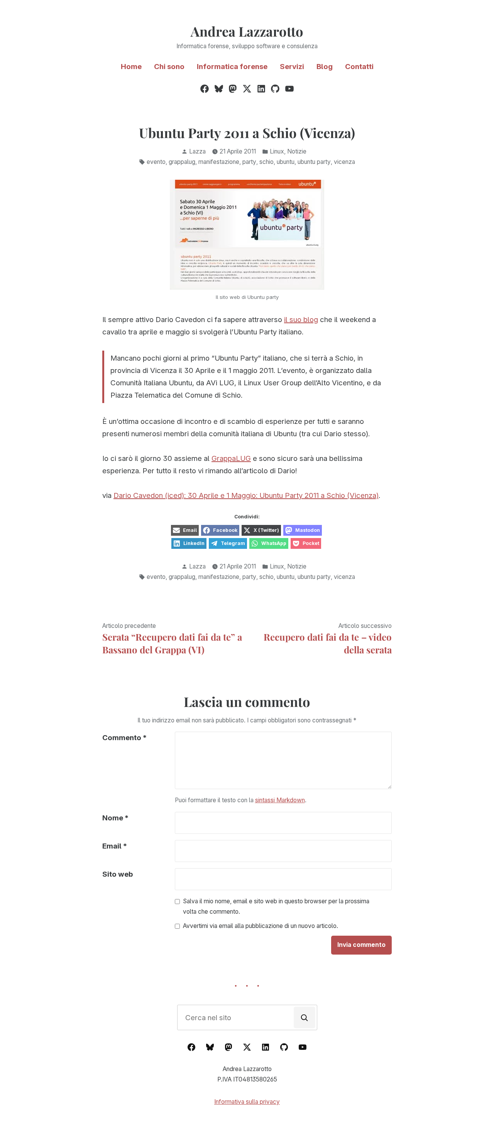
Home (131, 66)
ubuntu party (314, 161)
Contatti (359, 66)
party (249, 161)
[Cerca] (304, 1017)
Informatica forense (232, 66)
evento (156, 161)
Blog (324, 66)
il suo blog (301, 319)
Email (114, 846)
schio (266, 161)
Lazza (197, 151)
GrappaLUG (231, 458)
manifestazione (218, 161)
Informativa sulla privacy (247, 1101)
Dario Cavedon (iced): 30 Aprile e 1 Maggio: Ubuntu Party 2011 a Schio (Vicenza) (246, 495)
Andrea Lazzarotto (247, 31)
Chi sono (169, 66)
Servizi (292, 66)
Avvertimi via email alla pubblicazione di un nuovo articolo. (260, 926)
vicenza (344, 161)
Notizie (296, 151)
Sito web (117, 874)
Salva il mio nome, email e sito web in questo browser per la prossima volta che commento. (276, 906)
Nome (115, 817)
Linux (277, 151)
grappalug (182, 161)
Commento (124, 737)
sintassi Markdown (280, 800)
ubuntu (285, 161)
